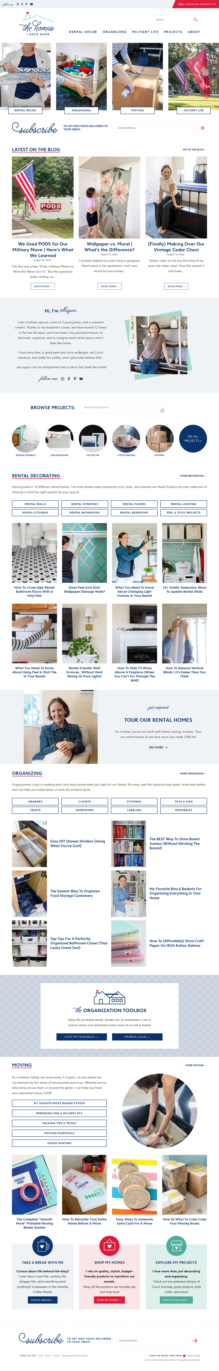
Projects (173, 32)
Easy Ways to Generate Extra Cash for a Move (134, 1221)
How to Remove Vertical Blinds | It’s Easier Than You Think (184, 672)
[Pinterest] (26, 4)
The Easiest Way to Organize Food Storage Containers (75, 893)
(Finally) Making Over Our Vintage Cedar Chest (176, 246)
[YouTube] (31, 4)
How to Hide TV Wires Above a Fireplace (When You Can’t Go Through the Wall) (134, 674)
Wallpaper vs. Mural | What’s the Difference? (109, 246)
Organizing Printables (193, 5)
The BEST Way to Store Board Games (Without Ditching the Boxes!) (175, 843)
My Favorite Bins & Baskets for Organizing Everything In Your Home (176, 893)
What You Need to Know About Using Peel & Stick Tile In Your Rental (34, 672)
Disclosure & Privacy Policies (74, 1355)
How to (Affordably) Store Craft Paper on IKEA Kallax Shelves (177, 943)
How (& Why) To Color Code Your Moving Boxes (184, 1221)
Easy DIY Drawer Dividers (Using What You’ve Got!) (77, 843)
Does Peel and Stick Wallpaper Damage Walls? (84, 589)
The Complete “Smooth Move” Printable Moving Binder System (34, 1223)
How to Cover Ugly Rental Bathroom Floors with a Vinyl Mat (34, 591)
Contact (56, 1355)
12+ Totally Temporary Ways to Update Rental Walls (185, 589)
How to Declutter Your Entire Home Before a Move (84, 1221)
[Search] (159, 407)
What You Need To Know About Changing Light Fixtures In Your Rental (134, 591)
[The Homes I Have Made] (37, 24)
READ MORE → (42, 287)
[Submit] (195, 19)
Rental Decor (83, 32)
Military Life (145, 32)
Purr (198, 1355)
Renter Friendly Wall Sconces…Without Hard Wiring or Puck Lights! (84, 672)
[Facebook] (22, 4)
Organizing (114, 32)
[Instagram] (18, 4)
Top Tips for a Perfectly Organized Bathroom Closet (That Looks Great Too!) (79, 943)
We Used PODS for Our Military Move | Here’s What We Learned (42, 249)
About (194, 32)
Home (40, 1355)
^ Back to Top (27, 1355)
